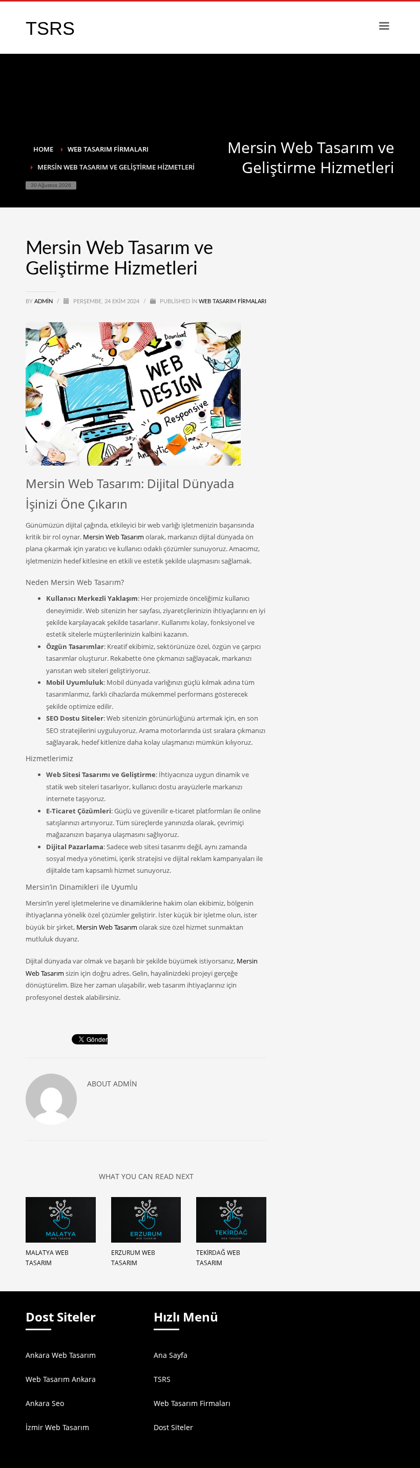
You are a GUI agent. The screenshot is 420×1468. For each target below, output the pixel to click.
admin (44, 301)
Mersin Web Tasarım (113, 536)
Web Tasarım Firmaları (232, 301)
